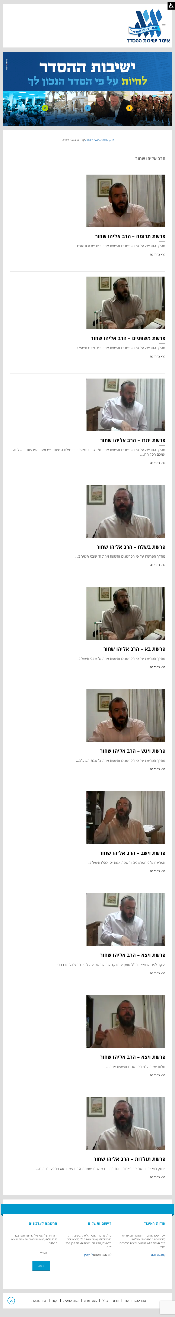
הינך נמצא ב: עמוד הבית (100, 140)
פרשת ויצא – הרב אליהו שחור (132, 954)
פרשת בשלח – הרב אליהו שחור (131, 546)
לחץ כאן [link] (88, 1255)
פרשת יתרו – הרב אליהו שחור (132, 440)
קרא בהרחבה (157, 254)
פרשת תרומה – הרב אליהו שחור (130, 236)
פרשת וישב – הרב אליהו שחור (132, 852)
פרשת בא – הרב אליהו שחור (134, 648)
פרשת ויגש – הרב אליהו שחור (132, 750)
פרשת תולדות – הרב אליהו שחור (129, 1158)
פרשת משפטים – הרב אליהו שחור (128, 338)
